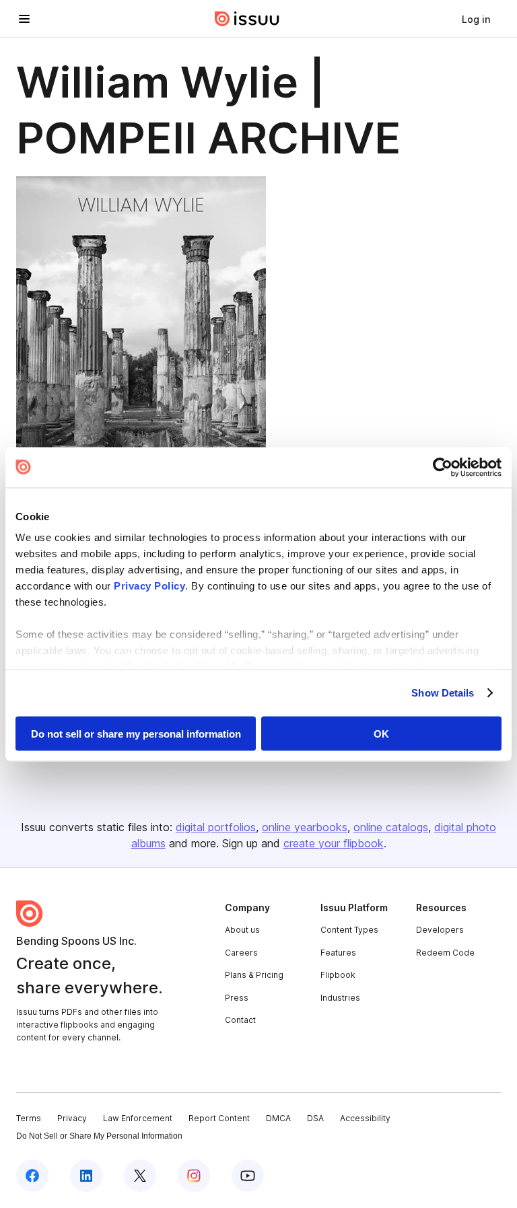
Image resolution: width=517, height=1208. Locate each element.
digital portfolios (216, 827)
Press (236, 998)
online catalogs (390, 827)
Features (338, 953)
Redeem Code (445, 953)
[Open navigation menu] (24, 18)
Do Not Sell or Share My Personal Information (99, 1136)
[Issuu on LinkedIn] (86, 1176)
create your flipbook (333, 843)
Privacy (72, 1118)
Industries (340, 998)
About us (242, 930)
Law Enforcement (137, 1118)
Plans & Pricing (254, 975)
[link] (476, 18)
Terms (28, 1118)
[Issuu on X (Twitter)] (140, 1176)
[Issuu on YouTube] (248, 1176)
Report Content (219, 1118)
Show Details (442, 693)
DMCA (278, 1118)
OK (381, 733)
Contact (240, 1020)
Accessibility (365, 1118)
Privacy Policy (149, 586)
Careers (241, 953)
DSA (315, 1118)
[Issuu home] (247, 18)
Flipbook (337, 975)
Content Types (349, 930)
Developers (440, 930)
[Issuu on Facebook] (32, 1176)
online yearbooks (304, 827)
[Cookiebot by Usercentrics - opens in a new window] (443, 467)
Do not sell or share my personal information (136, 733)
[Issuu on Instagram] (194, 1176)
